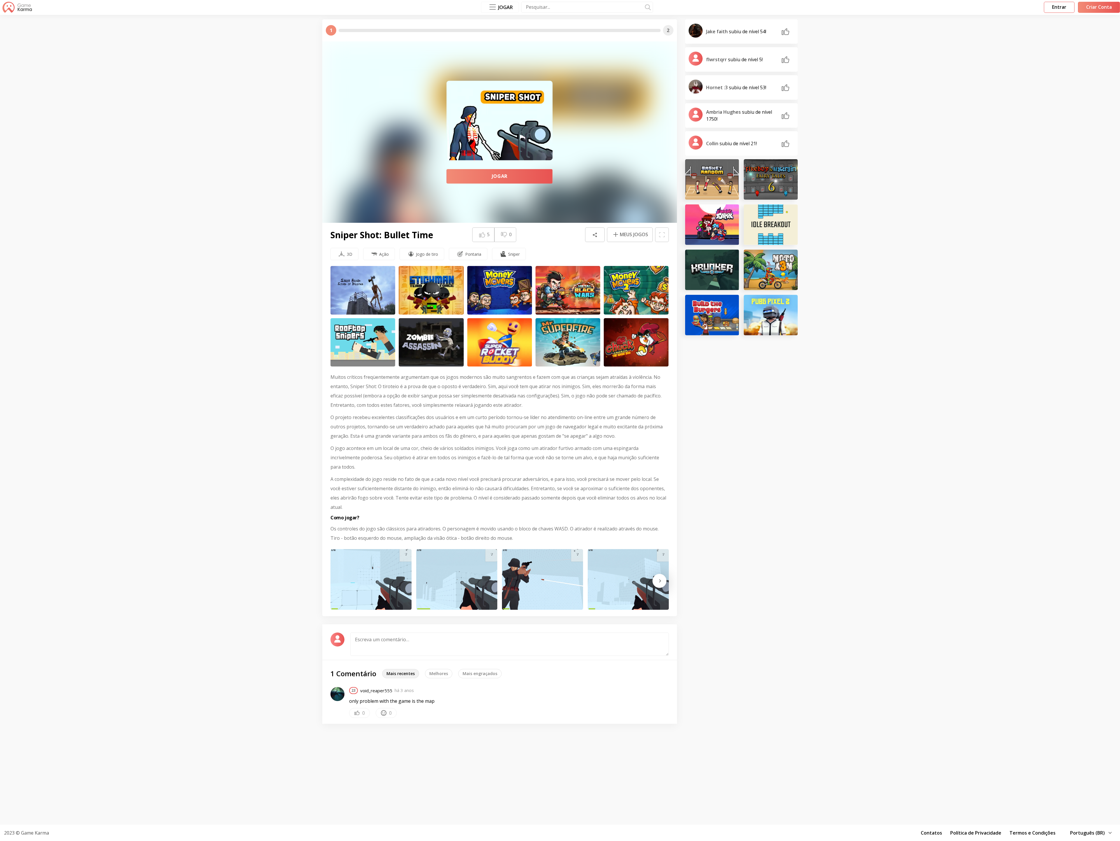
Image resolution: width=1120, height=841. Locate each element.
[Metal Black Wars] (568, 290)
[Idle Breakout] (771, 224)
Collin (713, 143)
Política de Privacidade (975, 833)
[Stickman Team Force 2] (431, 290)
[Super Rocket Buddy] (499, 342)
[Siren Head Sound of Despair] (362, 290)
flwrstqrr (717, 59)
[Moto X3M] (771, 270)
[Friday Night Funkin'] (712, 224)
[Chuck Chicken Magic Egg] (636, 342)
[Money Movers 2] (636, 290)
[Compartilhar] (594, 234)
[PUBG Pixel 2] (771, 315)
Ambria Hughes (724, 112)
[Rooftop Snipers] (362, 342)
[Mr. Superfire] (568, 342)
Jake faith (717, 31)
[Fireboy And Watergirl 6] (771, 179)
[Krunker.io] (712, 270)
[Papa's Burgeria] (712, 315)
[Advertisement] (560, 773)
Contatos (931, 833)
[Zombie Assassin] (431, 342)
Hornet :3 (717, 87)
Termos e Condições (1032, 833)
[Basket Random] (712, 179)
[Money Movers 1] (499, 290)
